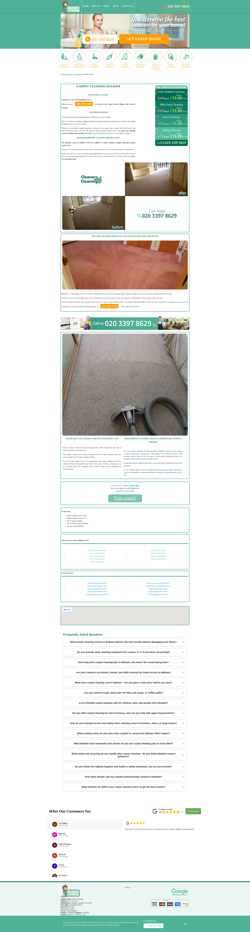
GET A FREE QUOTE (144, 39)
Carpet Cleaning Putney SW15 (158, 592)
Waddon (179, 451)
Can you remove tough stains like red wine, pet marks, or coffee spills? (123, 692)
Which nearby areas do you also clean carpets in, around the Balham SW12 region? (123, 733)
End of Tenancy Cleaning (155, 67)
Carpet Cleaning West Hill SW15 (158, 594)
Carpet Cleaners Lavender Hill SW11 (158, 583)
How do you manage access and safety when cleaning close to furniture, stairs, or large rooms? (123, 723)
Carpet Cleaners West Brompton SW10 (158, 586)
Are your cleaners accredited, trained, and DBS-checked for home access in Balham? (123, 672)
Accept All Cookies (154, 926)
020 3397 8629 (178, 4)
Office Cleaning (125, 66)
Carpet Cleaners (64, 66)
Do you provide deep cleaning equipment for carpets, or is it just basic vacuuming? (123, 652)
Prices (106, 6)
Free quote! (125, 498)
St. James (170, 470)
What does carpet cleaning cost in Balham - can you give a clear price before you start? (123, 682)
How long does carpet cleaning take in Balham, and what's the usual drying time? (123, 662)
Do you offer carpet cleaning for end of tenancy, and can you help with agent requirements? (123, 713)
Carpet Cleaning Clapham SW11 (97, 583)
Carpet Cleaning (94, 66)
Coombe (126, 454)
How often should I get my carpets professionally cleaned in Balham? (123, 776)
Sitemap (127, 888)
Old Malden (156, 454)
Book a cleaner (130, 491)
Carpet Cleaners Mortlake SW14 (97, 592)
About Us (96, 6)
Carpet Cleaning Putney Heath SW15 (97, 594)
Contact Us (127, 6)
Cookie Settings (151, 921)
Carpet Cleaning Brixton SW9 (97, 589)
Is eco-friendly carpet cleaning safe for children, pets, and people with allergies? (123, 703)
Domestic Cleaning (186, 66)
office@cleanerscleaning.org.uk (75, 915)
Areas (116, 6)
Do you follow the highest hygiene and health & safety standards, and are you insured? (123, 766)
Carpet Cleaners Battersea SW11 (97, 586)
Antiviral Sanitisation (79, 66)
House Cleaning (109, 66)
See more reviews (193, 811)
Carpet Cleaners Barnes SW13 (158, 589)
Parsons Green (135, 454)
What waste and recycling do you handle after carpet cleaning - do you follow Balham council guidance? (123, 755)
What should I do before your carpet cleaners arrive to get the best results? (123, 787)
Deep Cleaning (170, 66)
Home (86, 6)
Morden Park (153, 470)
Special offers (120, 491)
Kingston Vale (171, 451)
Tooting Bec (145, 454)
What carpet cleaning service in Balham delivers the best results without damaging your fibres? (123, 642)
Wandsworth (162, 470)
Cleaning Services (140, 66)
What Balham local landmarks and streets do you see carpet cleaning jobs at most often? (123, 743)
